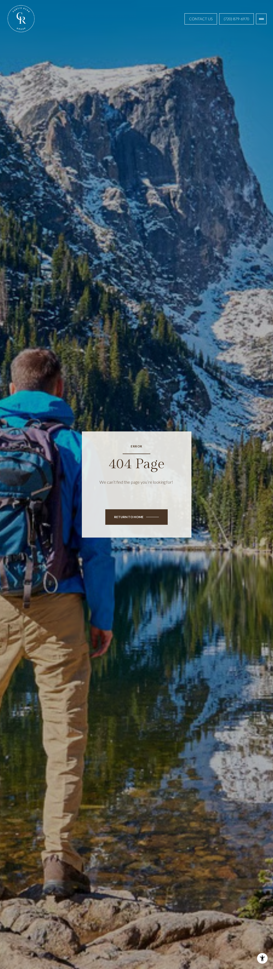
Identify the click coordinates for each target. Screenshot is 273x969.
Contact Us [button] (200, 19)
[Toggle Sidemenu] (261, 19)
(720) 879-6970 (236, 19)
